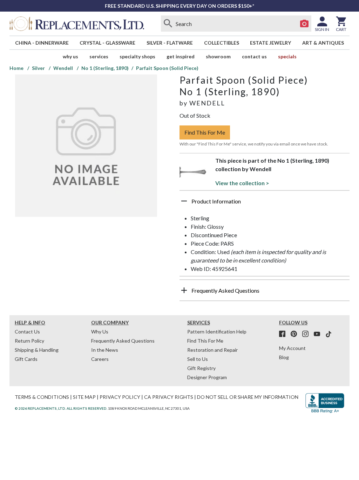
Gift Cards (26, 359)
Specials (287, 56)
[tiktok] (328, 334)
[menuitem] (41, 42)
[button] (265, 203)
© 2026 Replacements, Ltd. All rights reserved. (61, 408)
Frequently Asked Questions (123, 341)
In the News (104, 350)
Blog (284, 357)
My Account (292, 348)
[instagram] (307, 334)
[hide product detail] (184, 201)
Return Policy (29, 341)
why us (70, 56)
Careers (100, 359)
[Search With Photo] (304, 23)
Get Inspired (181, 56)
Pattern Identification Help (216, 332)
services (98, 56)
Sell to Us (197, 359)
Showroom (218, 56)
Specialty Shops (137, 56)
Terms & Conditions (42, 397)
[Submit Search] (168, 23)
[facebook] (284, 334)
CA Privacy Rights (168, 397)
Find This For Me (204, 132)
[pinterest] (296, 334)
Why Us (99, 332)
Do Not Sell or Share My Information (247, 397)
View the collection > (242, 183)
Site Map (84, 397)
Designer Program (207, 377)
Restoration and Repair (212, 350)
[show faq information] (184, 290)
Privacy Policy (120, 397)
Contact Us (254, 56)
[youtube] (319, 334)
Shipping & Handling (37, 350)
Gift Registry (201, 368)
